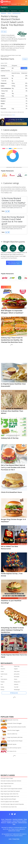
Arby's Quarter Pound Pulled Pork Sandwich (10, 791)
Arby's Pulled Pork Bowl (6, 786)
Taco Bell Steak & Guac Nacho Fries (9, 806)
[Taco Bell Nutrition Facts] (20, 175)
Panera (15, 679)
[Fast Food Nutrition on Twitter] (14, 814)
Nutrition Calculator (18, 819)
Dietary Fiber (4, 91)
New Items (23, 4)
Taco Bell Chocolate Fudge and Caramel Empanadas (12, 804)
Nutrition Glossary (6, 821)
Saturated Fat (4, 78)
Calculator (14, 4)
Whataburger (17, 689)
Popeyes (2, 681)
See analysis (24, 68)
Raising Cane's (17, 681)
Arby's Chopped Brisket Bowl (7, 783)
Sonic (2, 684)
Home (2, 819)
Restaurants (5, 4)
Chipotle (16, 668)
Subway (2, 687)
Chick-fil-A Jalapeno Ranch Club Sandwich (10, 801)
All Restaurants (14, 693)
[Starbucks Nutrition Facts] (20, 278)
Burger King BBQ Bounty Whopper (8, 799)
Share (4, 31)
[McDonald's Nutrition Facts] (5, 175)
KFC (1, 676)
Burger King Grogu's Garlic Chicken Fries (9, 793)
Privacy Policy (16, 839)
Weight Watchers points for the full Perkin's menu (14, 262)
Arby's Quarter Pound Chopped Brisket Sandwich (11, 788)
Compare (25, 59)
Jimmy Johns (16, 674)
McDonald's (16, 676)
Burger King (16, 666)
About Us (3, 822)
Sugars (3, 93)
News (25, 819)
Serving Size (4, 65)
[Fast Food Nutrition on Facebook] (9, 814)
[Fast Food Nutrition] (5, 1)
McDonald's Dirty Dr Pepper (7, 778)
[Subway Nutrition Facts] (12, 278)
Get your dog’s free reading (16, 123)
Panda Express (4, 679)
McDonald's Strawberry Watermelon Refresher (11, 780)
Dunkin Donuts (4, 674)
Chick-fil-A (3, 668)
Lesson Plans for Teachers (19, 821)
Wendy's (2, 689)
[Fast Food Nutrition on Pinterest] (12, 814)
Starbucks (16, 684)
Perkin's (13, 114)
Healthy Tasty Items (12, 822)
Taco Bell (16, 687)
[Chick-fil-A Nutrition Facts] (12, 175)
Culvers (2, 671)
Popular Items (21, 10)
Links (10, 839)
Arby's (2, 666)
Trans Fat (3, 81)
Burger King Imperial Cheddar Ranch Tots (10, 796)
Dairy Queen (17, 671)
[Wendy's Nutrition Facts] (5, 278)
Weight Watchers (14, 10)
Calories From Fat (5, 70)
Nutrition (3, 10)
